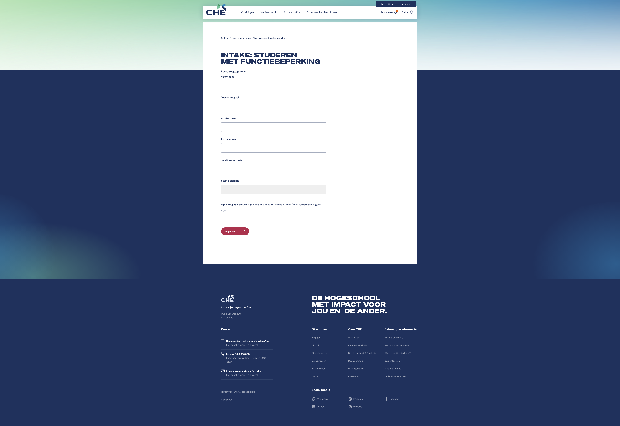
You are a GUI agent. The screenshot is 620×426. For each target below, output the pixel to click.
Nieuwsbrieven (356, 368)
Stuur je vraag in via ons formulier (244, 371)
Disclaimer (226, 399)
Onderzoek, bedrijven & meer (322, 12)
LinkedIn (321, 406)
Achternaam (229, 118)
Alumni (315, 345)
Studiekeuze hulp (320, 353)
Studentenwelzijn (393, 360)
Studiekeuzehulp (268, 12)
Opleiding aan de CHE (234, 204)
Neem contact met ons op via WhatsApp (247, 341)
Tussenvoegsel (230, 97)
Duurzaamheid (355, 360)
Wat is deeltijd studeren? (398, 353)
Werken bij (353, 337)
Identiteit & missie (357, 345)
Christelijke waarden (395, 376)
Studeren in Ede (292, 12)
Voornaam (227, 76)
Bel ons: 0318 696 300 (238, 354)
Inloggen (406, 4)
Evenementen (319, 360)
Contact (316, 376)
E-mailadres (228, 139)
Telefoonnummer (231, 160)
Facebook (394, 398)
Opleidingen (247, 12)
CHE (223, 38)
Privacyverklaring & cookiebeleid (238, 391)
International (387, 4)
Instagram (358, 398)
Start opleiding (230, 180)
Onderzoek (354, 376)
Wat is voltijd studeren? (397, 345)
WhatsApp (322, 398)
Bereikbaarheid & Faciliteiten (363, 353)
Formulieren (235, 38)
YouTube (357, 406)
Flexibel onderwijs (394, 337)
